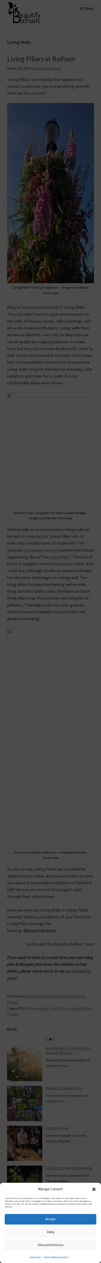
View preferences (51, 1245)
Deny (50, 1232)
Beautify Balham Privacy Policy (56, 1257)
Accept (50, 1219)
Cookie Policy (35, 1257)
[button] (94, 1189)
